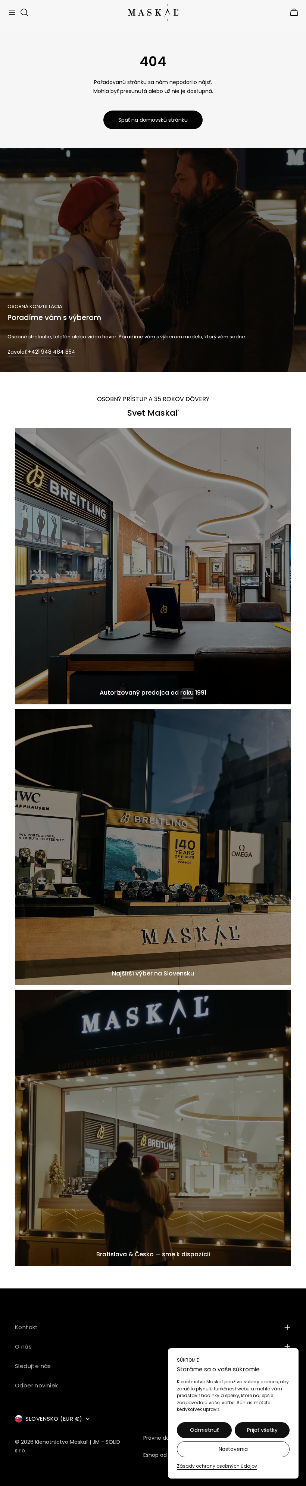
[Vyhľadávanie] (24, 12)
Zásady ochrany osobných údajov (217, 1466)
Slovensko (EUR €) (53, 1419)
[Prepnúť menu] (11, 12)
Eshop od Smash (164, 1455)
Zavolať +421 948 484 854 (41, 352)
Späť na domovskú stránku (153, 120)
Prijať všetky (262, 1430)
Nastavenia (233, 1449)
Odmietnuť (204, 1430)
